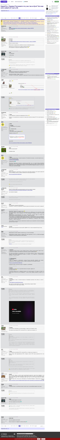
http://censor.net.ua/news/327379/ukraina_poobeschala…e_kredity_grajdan (20, 190)
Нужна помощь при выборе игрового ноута (53, 39)
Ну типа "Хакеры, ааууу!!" (50, 113)
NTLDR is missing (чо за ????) (50, 123)
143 (26, 18)
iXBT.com (18, 437)
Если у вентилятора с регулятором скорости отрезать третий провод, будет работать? (53, 121)
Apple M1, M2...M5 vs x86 (50, 34)
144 (27, 18)
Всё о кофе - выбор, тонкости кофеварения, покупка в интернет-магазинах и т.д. (53, 36)
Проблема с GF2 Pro (49, 110)
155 (32, 18)
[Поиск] (52, 1)
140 (21, 18)
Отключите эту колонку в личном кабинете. (51, 125)
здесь (8, 10)
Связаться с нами (19, 435)
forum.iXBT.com (34, 437)
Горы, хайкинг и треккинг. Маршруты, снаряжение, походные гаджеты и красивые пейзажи (53, 77)
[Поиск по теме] (42, 18)
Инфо (43, 69)
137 (16, 18)
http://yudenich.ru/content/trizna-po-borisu (14, 199)
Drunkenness (14, 403)
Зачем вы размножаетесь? (50, 29)
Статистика (33, 435)
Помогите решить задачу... (50, 112)
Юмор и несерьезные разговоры (5, 4)
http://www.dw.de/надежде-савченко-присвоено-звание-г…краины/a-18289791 (21, 28)
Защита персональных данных (33, 436)
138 (17, 18)
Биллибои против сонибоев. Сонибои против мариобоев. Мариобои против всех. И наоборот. (53, 23)
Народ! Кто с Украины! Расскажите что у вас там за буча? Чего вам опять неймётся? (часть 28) (22, 7)
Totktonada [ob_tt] (13, 67)
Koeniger (11, 403)
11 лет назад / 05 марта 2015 (13, 69)
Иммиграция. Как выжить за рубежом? (52, 17)
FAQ (31, 435)
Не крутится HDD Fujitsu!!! (50, 111)
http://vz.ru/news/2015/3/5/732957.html (15, 174)
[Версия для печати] (41, 18)
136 (14, 18)
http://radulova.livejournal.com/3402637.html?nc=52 (15, 181)
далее (36, 18)
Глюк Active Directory (49, 116)
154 (30, 18)
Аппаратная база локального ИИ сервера (52, 38)
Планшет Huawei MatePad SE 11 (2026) (52, 37)
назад (5, 18)
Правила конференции (25, 435)
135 (12, 18)
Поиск (29, 435)
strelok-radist (11, 186)
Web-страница (3, 76)
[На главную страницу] (4, 2)
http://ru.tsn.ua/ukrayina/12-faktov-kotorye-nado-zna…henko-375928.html (20, 142)
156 (33, 18)
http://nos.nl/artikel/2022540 (14, 159)
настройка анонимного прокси (51, 117)
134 (11, 18)
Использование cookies (20, 436)
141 (22, 18)
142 (24, 18)
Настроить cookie (26, 436)
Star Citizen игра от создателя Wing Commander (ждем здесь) (51, 43)
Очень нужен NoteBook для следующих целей (53, 114)
